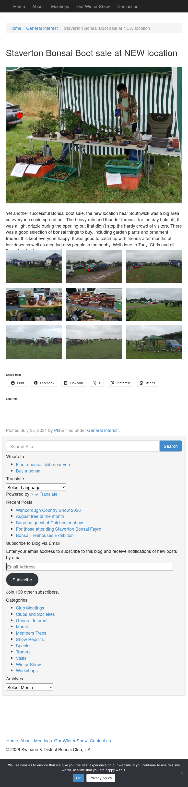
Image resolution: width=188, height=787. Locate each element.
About (38, 6)
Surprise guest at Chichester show (49, 522)
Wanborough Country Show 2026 (48, 510)
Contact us (127, 6)
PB (57, 430)
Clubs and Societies (35, 614)
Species (24, 645)
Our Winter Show (93, 6)
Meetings (60, 6)
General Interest (42, 28)
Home (19, 6)
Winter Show (28, 664)
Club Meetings (30, 607)
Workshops (27, 670)
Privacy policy (101, 778)
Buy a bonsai (28, 470)
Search (171, 446)
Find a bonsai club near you (43, 464)
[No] (181, 773)
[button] (34, 273)
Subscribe (22, 579)
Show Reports (30, 639)
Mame (22, 626)
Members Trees (31, 633)
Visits (21, 658)
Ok (78, 778)
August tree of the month (40, 516)
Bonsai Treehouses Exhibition (45, 535)
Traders (23, 651)
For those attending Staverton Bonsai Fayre (58, 528)
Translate (49, 494)
